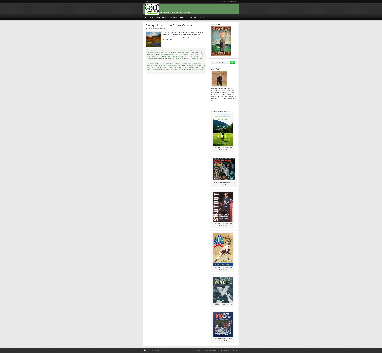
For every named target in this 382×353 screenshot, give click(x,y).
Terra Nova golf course (179, 69)
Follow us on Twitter (230, 1)
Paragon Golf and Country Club (178, 65)
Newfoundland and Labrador (156, 52)
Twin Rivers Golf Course (154, 72)
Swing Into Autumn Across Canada (169, 25)
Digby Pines (150, 58)
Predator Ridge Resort (154, 67)
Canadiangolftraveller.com (216, 350)
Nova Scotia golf (186, 63)
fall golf (162, 61)
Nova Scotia (181, 52)
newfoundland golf (158, 63)
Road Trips (183, 17)
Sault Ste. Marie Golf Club (192, 67)
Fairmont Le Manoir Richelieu (172, 58)
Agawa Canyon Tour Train (172, 54)
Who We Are (192, 17)
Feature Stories (186, 50)
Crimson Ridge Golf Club (195, 56)
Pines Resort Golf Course (197, 65)
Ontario (187, 52)
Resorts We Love (161, 17)
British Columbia (162, 50)
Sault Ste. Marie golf (176, 67)
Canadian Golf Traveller (191, 9)
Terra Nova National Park (195, 69)
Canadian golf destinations (167, 56)
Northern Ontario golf (172, 63)
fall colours (154, 61)
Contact (202, 17)
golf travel (169, 61)
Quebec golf (166, 67)
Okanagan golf (196, 63)
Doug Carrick (158, 58)
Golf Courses (173, 17)
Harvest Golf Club (179, 61)
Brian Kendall (163, 28)
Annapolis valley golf (187, 54)
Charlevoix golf (181, 56)
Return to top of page (154, 350)
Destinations (148, 17)
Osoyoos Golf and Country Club (157, 65)
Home (146, 1)
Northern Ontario (171, 52)
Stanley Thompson (165, 69)
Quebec (193, 52)
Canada (170, 50)
